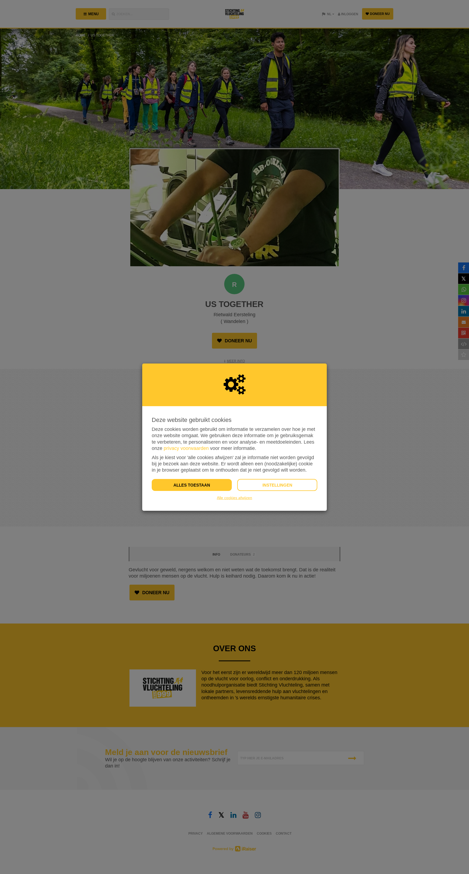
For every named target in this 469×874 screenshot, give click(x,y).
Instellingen (277, 485)
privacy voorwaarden (186, 448)
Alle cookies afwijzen (234, 498)
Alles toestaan (191, 485)
